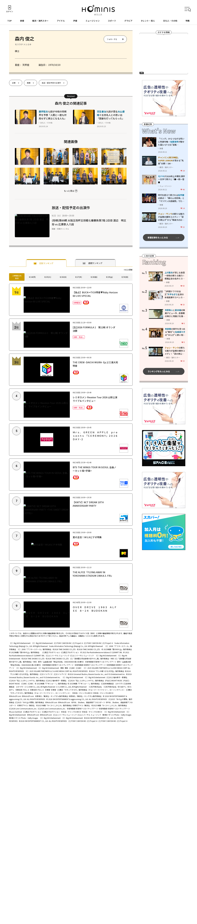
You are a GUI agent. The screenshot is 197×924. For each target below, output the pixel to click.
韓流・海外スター (40, 20)
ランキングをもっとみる (159, 371)
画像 (28, 83)
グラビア (128, 20)
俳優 (22, 20)
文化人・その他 (170, 20)
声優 (75, 20)
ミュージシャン (93, 20)
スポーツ (112, 20)
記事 (14, 83)
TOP (9, 20)
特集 (188, 20)
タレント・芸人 (148, 20)
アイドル (61, 20)
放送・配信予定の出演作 (51, 83)
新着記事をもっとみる (158, 237)
